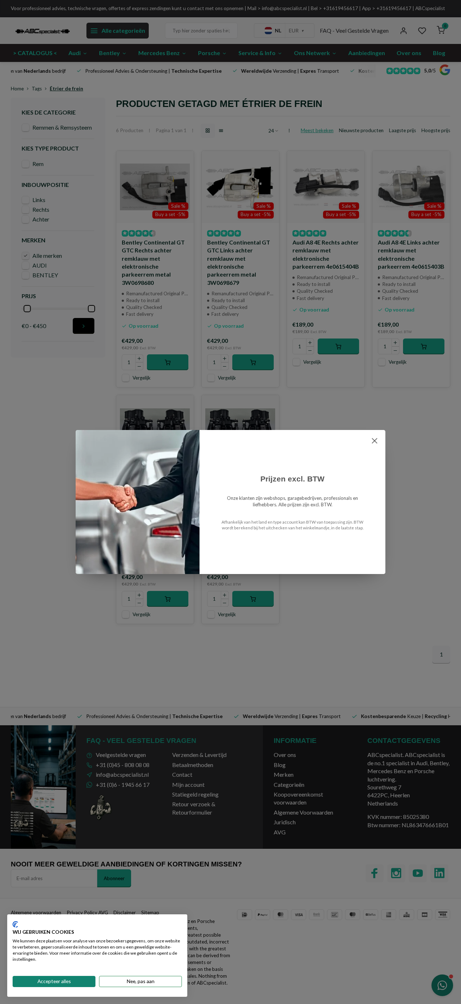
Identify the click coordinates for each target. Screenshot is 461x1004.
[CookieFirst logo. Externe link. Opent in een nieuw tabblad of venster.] (15, 924)
